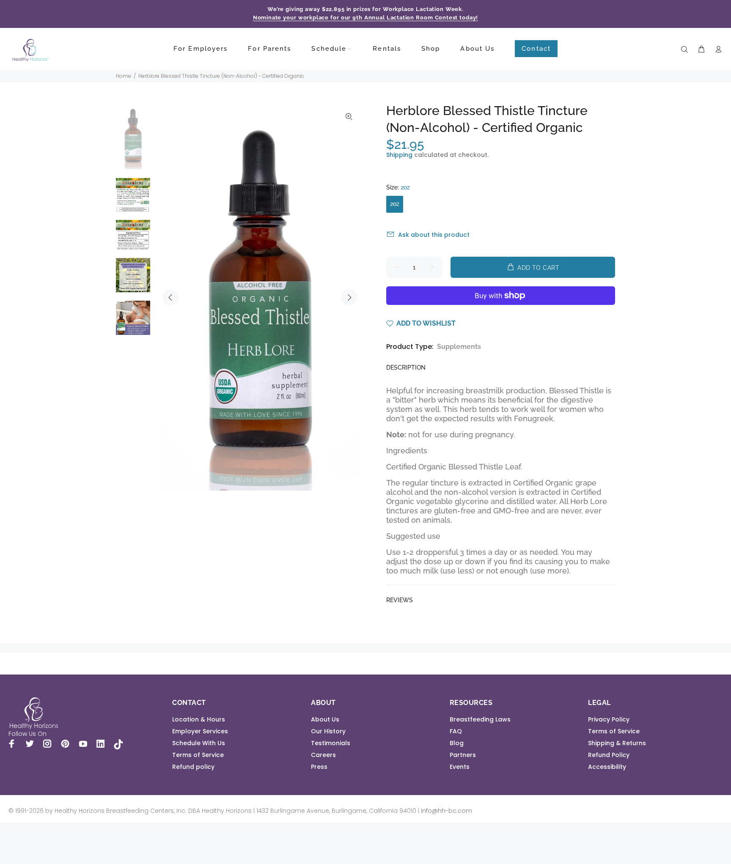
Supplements (459, 347)
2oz (394, 203)
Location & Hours (198, 719)
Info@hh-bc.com (446, 810)
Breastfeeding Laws (480, 719)
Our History (328, 731)
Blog (457, 743)
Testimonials (330, 743)
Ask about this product (434, 234)
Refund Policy (608, 755)
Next (349, 297)
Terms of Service (198, 755)
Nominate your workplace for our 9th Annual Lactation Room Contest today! (365, 17)
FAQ (456, 731)
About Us (325, 719)
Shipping (399, 155)
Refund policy (193, 767)
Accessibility (607, 767)
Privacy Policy (608, 719)
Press (319, 767)
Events (460, 767)
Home (123, 76)
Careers (323, 755)
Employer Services (200, 731)
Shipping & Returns (617, 743)
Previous (170, 297)
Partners (463, 755)
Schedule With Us (198, 743)
